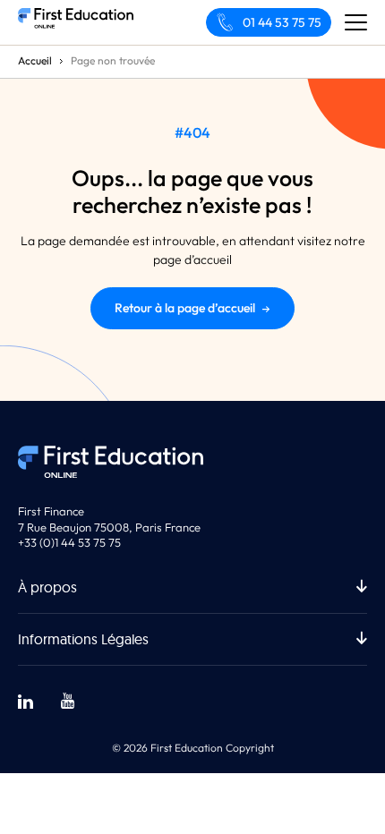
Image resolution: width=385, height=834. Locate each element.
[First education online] (75, 22)
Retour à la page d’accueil (185, 308)
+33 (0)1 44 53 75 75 (69, 542)
